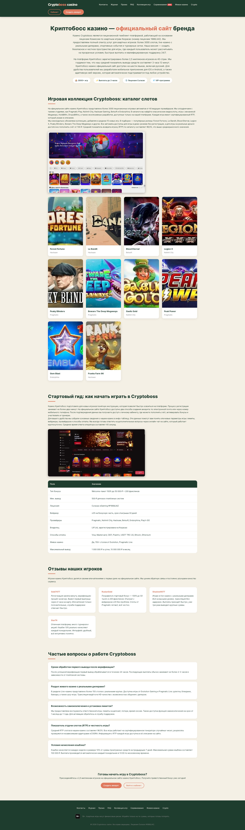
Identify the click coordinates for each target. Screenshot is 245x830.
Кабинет (54, 12)
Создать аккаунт (73, 12)
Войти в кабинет (134, 785)
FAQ (132, 4)
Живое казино (181, 4)
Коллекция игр (144, 4)
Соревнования (162, 4)
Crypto (194, 4)
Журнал (114, 4)
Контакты (103, 4)
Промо (124, 4)
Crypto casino (62, 5)
